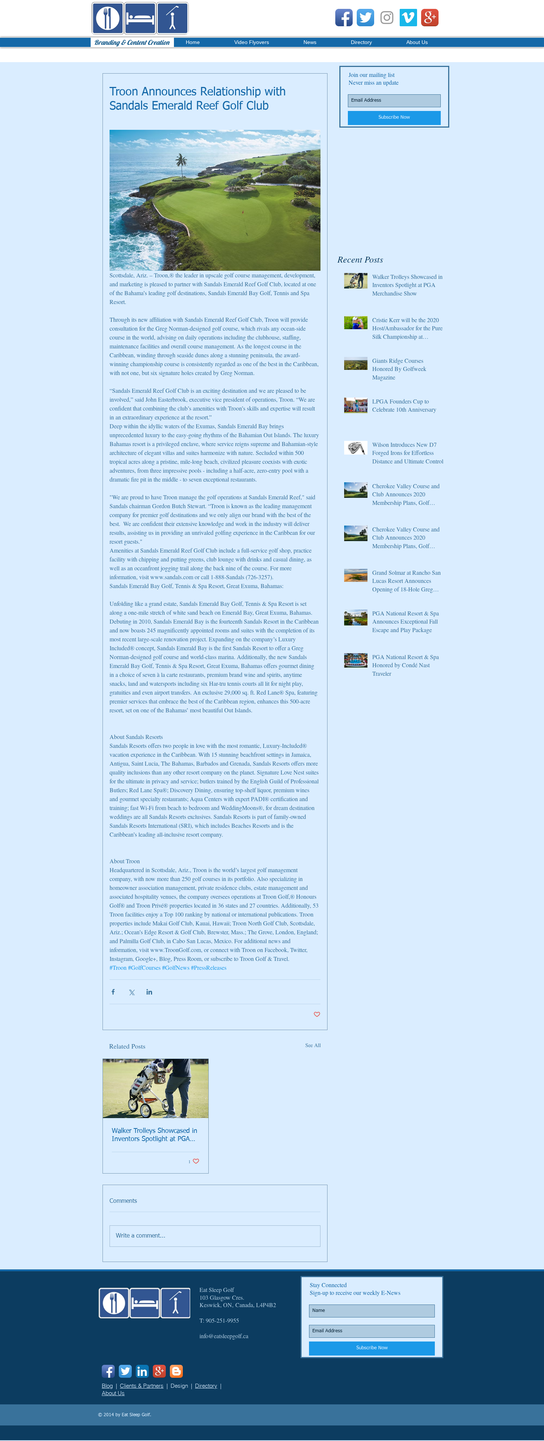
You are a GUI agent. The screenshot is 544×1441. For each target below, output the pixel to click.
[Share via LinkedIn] (149, 991)
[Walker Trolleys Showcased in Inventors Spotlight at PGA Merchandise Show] (155, 1088)
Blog (107, 1385)
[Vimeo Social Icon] (408, 17)
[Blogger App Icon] (176, 1371)
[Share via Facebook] (113, 991)
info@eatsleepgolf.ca (223, 1336)
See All (313, 1045)
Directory (206, 1385)
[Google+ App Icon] (430, 17)
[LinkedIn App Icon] (142, 1371)
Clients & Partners (142, 1385)
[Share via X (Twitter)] (131, 991)
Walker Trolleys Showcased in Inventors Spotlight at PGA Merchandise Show (154, 1135)
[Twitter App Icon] (365, 17)
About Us (113, 1393)
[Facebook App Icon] (344, 17)
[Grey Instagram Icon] (387, 17)
